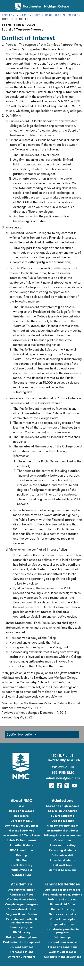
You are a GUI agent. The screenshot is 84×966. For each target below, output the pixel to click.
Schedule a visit (62, 855)
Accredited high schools (62, 805)
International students (62, 830)
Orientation (62, 840)
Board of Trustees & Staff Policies (55, 15)
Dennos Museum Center (21, 825)
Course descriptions (21, 909)
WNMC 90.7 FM (21, 869)
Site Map (21, 860)
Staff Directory (21, 865)
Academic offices (21, 894)
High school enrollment (63, 825)
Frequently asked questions (62, 894)
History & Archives (21, 830)
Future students (62, 815)
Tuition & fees (62, 865)
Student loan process (63, 942)
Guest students (62, 820)
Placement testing (63, 845)
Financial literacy (63, 909)
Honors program (21, 927)
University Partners (21, 956)
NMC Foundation (21, 850)
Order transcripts (62, 919)
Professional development (21, 942)
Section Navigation (20, 734)
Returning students (62, 850)
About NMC (9, 15)
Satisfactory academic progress (63, 930)
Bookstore (21, 815)
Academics (21, 884)
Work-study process (63, 951)
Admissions (62, 800)
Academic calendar (21, 889)
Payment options (63, 924)
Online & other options (21, 937)
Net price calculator (62, 914)
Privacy (21, 855)
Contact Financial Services (62, 956)
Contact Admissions (63, 869)
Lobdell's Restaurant (21, 840)
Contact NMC (21, 874)
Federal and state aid (62, 899)
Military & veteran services (62, 835)
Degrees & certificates (21, 914)
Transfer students (62, 860)
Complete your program (21, 904)
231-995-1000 (63, 767)
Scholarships (62, 937)
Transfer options (21, 951)
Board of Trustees (21, 810)
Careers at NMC (22, 820)
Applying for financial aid (62, 889)
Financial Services (62, 884)
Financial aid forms (62, 904)
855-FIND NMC (63, 772)
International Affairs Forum (21, 835)
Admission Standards (62, 810)
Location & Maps (21, 845)
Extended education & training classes (21, 921)
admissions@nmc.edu (63, 778)
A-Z (21, 805)
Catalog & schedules (21, 899)
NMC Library (21, 932)
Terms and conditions (63, 946)
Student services (21, 946)
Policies (24, 15)
